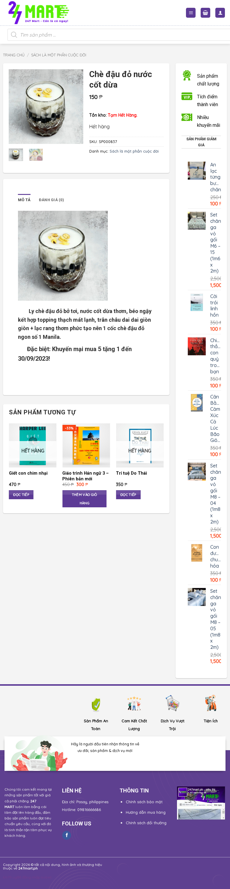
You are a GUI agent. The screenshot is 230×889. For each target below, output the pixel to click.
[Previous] (18, 106)
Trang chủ (14, 54)
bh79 (7, 877)
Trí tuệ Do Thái (131, 473)
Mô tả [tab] (24, 200)
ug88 (17, 877)
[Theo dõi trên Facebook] (66, 835)
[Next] (74, 106)
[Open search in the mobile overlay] (115, 35)
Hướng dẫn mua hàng (146, 812)
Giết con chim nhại (28, 473)
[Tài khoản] (220, 13)
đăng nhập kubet (37, 877)
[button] (191, 13)
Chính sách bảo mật (144, 801)
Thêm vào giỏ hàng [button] (84, 498)
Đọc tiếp (21, 494)
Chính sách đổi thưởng (146, 822)
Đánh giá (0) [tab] (51, 200)
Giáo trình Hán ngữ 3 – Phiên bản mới (85, 476)
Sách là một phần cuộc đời (58, 54)
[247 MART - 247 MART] (41, 13)
